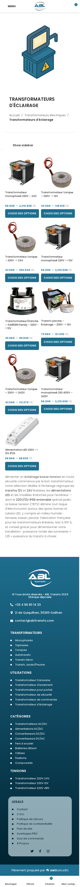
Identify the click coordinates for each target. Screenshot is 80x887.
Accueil (14, 115)
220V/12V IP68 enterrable (33, 500)
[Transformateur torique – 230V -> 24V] (22, 237)
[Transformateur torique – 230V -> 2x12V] (22, 369)
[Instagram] (48, 851)
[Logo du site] (40, 6)
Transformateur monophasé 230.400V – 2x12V (57, 392)
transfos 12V (13, 490)
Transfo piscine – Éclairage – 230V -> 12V (56, 322)
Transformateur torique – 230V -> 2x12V (21, 390)
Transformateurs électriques (45, 115)
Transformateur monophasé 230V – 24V (21, 194)
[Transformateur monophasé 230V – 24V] (22, 172)
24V (29, 490)
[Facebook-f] (40, 851)
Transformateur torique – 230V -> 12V (57, 194)
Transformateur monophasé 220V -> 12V (57, 258)
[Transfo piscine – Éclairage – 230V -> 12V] (58, 301)
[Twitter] (32, 851)
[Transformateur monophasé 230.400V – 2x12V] (58, 369)
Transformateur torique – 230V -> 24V (21, 258)
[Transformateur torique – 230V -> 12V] (58, 172)
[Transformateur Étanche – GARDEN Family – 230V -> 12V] (22, 301)
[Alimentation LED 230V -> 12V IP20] (22, 431)
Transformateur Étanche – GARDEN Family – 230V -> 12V (22, 324)
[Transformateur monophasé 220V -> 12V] (58, 237)
